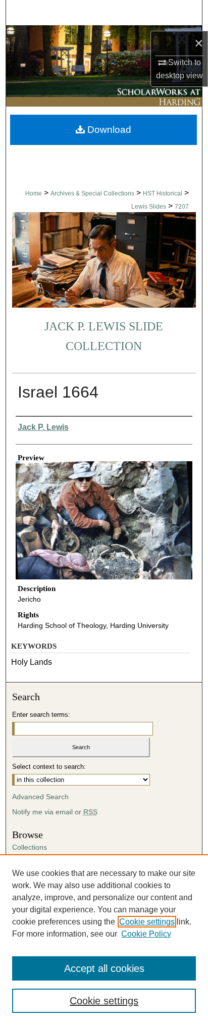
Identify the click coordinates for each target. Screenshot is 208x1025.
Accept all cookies (104, 968)
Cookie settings (147, 921)
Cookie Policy (146, 934)
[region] (104, 939)
